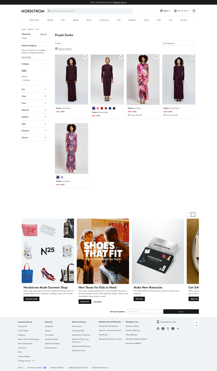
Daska (24, 70)
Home (146, 20)
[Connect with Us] (178, 329)
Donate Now (85, 301)
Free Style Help (78, 330)
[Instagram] (158, 329)
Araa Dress (63, 181)
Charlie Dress (172, 108)
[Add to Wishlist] (85, 57)
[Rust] (102, 108)
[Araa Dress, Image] (71, 148)
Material (25, 116)
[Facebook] (173, 329)
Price (24, 103)
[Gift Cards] (158, 251)
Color (24, 96)
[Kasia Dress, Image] (71, 79)
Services (184, 20)
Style (24, 123)
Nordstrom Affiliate (133, 343)
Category (25, 63)
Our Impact (49, 335)
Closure (25, 137)
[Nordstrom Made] (48, 251)
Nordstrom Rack (132, 326)
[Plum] (94, 108)
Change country (24, 360)
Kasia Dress (63, 108)
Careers (48, 330)
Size (23, 89)
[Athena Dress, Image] (107, 79)
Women (50, 20)
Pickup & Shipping (29, 45)
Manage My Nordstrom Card (110, 339)
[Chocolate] (106, 108)
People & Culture (51, 339)
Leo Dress (134, 108)
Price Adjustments (25, 343)
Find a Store (77, 326)
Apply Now (194, 299)
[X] (168, 329)
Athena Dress (100, 112)
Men (63, 20)
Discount (25, 110)
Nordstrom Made (31, 299)
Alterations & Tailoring (81, 335)
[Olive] (114, 108)
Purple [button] (24, 38)
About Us (48, 322)
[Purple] (58, 177)
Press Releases (131, 334)
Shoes (89, 20)
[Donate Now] (103, 251)
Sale (170, 20)
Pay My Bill (103, 334)
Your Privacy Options (35, 367)
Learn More (97, 301)
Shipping (21, 335)
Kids (119, 20)
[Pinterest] (163, 329)
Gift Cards (139, 299)
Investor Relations (133, 330)
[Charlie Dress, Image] (178, 79)
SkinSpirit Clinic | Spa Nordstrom (80, 340)
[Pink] (98, 108)
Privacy (20, 367)
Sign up (181, 312)
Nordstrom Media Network (136, 339)
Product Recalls (24, 356)
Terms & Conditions (57, 367)
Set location (26, 57)
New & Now (34, 20)
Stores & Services (79, 322)
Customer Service (25, 322)
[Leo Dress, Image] (142, 79)
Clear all (43, 34)
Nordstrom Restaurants (81, 346)
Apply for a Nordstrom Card (110, 330)
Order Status (23, 330)
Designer (132, 20)
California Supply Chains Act (78, 367)
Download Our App (168, 322)
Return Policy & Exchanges (28, 339)
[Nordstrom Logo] (33, 11)
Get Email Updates (52, 343)
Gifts (159, 20)
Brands (30, 29)
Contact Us (22, 326)
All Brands (49, 326)
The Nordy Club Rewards (108, 326)
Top (196, 325)
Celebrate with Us (120, 2)
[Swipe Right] (193, 214)
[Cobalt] (110, 108)
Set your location (65, 48)
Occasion (25, 130)
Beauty (76, 20)
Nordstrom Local (78, 350)
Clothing (26, 80)
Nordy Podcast (51, 347)
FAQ (20, 352)
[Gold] (62, 177)
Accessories (104, 20)
